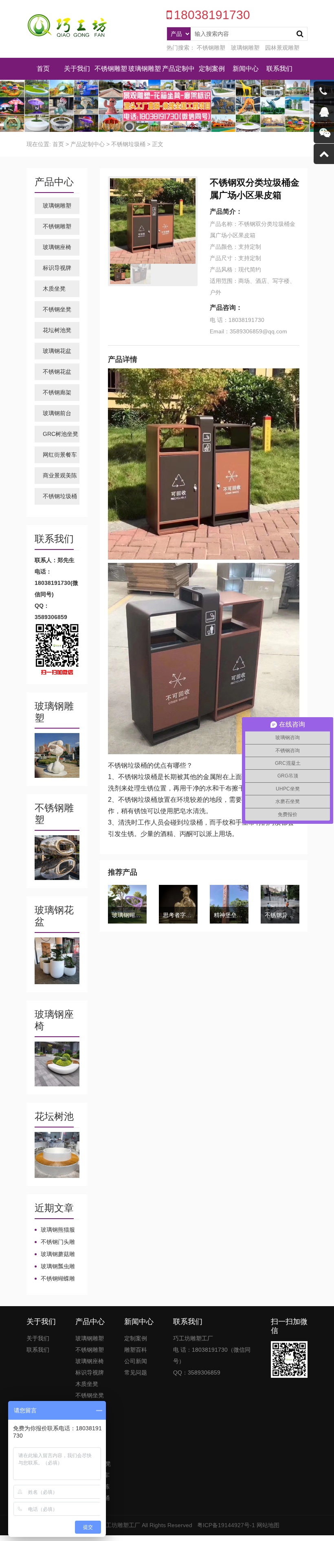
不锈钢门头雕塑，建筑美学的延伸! (55, 1242)
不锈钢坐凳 (57, 309)
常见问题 (135, 1372)
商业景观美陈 (60, 475)
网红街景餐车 (60, 454)
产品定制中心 (87, 144)
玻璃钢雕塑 (245, 47)
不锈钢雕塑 (211, 47)
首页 (43, 68)
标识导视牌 (57, 268)
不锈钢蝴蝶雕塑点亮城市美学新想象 (55, 1279)
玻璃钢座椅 (57, 247)
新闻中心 (246, 68)
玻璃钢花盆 (57, 351)
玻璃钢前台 (57, 413)
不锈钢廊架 (57, 392)
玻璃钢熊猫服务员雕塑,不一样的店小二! (55, 1230)
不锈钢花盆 (57, 371)
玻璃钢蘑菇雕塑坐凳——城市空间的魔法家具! (55, 1254)
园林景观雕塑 (282, 47)
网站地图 (268, 1525)
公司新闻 (135, 1361)
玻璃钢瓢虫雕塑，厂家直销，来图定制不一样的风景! (55, 1266)
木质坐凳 (54, 288)
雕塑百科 (135, 1349)
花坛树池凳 (57, 330)
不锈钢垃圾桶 (128, 144)
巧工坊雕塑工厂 (120, 1525)
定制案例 (212, 68)
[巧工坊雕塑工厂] (67, 26)
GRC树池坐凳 (60, 434)
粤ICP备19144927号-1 (226, 1525)
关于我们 (77, 68)
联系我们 (279, 68)
